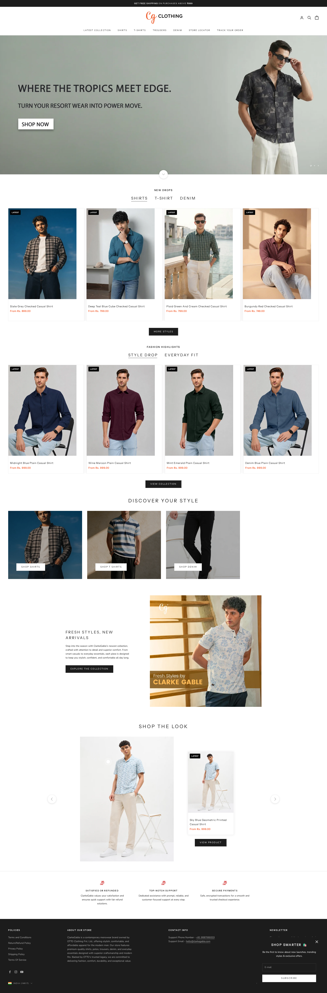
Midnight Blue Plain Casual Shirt (31, 463)
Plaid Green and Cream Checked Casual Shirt (196, 306)
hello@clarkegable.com (198, 941)
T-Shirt (164, 198)
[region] (163, 104)
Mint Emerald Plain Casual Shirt (188, 463)
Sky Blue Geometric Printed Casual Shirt (208, 822)
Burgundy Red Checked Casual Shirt (269, 306)
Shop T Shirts (111, 566)
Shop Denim (188, 566)
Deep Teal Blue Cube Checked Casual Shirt (116, 306)
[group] (163, 104)
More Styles (163, 331)
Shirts (122, 30)
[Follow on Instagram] (16, 972)
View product (211, 842)
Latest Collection (97, 30)
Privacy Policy (15, 948)
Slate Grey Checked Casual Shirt (31, 306)
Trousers (160, 30)
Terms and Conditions (19, 937)
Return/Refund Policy (19, 943)
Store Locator (199, 30)
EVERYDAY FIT (182, 355)
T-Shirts (140, 30)
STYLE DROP (143, 355)
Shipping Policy (16, 954)
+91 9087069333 (205, 937)
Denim (177, 30)
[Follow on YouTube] (22, 972)
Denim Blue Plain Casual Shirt (265, 463)
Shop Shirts (30, 566)
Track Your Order (230, 30)
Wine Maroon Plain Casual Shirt (109, 463)
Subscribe (289, 978)
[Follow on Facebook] (10, 972)
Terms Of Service (17, 960)
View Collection (163, 484)
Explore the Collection (89, 668)
